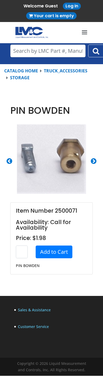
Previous (9, 161)
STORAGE (20, 78)
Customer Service (33, 326)
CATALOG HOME (21, 71)
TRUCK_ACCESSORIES (65, 71)
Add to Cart (54, 251)
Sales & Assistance (34, 309)
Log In (71, 6)
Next (93, 161)
